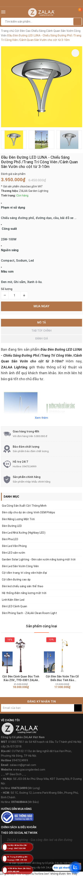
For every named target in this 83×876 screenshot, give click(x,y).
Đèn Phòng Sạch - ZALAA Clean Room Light (29, 613)
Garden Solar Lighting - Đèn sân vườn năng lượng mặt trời (38, 559)
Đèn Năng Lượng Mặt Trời (18, 519)
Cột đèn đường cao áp (16, 579)
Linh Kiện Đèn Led (13, 599)
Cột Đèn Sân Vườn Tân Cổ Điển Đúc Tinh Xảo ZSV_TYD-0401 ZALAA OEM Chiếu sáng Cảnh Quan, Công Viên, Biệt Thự (62, 678)
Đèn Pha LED (10, 539)
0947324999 (29, 466)
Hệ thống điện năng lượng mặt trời (24, 593)
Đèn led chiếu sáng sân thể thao (22, 586)
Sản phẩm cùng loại (41, 626)
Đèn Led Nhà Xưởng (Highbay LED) (23, 532)
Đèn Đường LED (12, 525)
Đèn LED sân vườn (13, 552)
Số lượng (6, 289)
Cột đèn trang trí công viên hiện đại (24, 572)
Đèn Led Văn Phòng (14, 546)
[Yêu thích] (75, 53)
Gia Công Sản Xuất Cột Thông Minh (24, 505)
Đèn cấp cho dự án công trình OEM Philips (28, 512)
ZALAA (49, 867)
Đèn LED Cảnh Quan (14, 606)
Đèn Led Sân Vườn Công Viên (20, 566)
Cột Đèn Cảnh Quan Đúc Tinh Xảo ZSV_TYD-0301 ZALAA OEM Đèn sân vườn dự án (20, 678)
